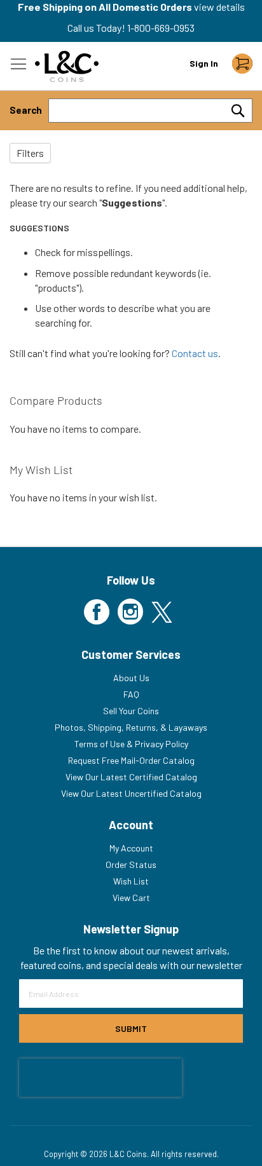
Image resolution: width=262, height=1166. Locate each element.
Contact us (195, 353)
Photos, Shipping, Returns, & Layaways (131, 727)
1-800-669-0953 (161, 28)
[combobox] (150, 110)
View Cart (131, 897)
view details (219, 7)
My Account (131, 848)
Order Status (131, 864)
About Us (131, 677)
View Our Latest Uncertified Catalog (131, 793)
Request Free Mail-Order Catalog (131, 760)
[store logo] (67, 66)
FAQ (131, 694)
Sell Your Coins (131, 710)
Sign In (204, 63)
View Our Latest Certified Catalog (131, 776)
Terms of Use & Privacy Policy (131, 743)
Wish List (131, 881)
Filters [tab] (30, 153)
